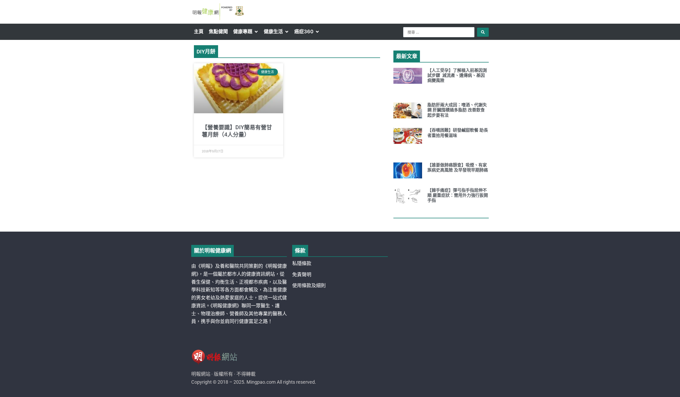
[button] (246, 31)
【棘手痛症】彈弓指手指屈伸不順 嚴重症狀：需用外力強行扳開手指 (457, 195)
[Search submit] (483, 32)
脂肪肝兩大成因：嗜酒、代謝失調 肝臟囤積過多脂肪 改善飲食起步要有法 (457, 110)
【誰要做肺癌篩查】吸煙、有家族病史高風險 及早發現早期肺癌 (457, 167)
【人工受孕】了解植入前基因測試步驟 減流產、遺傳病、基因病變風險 (457, 75)
